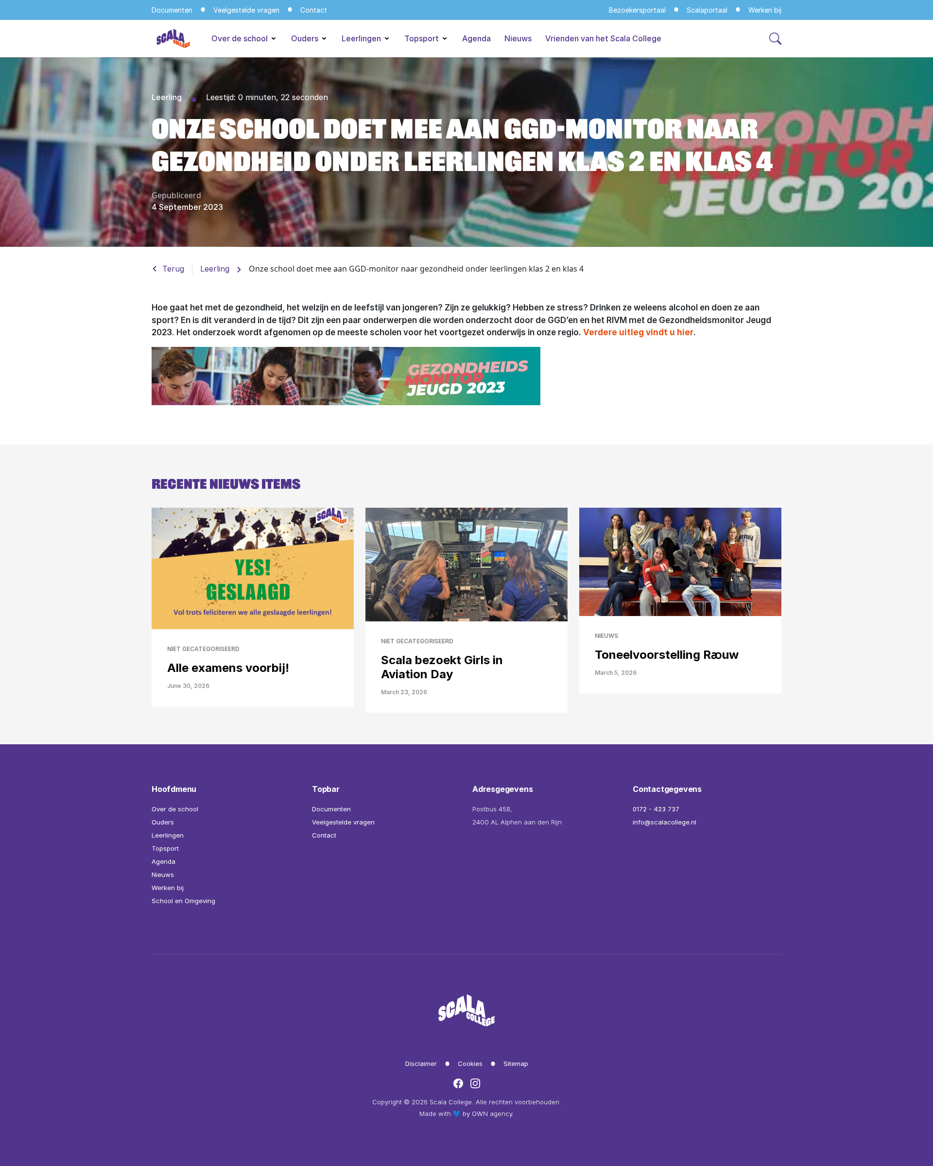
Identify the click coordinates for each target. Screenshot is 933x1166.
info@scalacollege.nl (664, 822)
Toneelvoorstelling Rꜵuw (667, 655)
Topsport (422, 38)
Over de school (240, 38)
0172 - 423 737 (656, 809)
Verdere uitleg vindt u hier (638, 332)
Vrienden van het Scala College (603, 38)
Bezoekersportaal (637, 10)
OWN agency (492, 1113)
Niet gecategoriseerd (203, 648)
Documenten (172, 10)
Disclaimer (421, 1063)
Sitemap (515, 1063)
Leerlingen (362, 38)
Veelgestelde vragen (246, 10)
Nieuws (518, 38)
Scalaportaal (707, 10)
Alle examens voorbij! (228, 668)
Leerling (167, 97)
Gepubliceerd (176, 195)
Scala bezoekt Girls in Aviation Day (442, 667)
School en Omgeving (183, 901)
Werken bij (764, 10)
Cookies (470, 1063)
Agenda (476, 38)
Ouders (305, 38)
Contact (313, 10)
